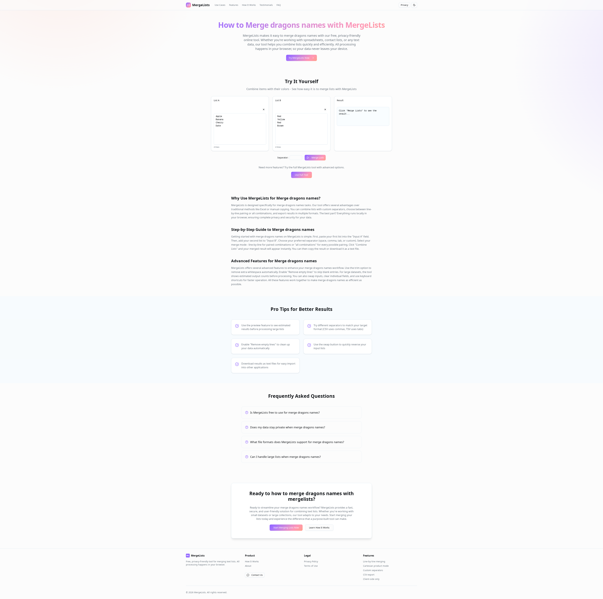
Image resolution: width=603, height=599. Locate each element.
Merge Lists (318, 157)
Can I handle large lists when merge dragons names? (285, 457)
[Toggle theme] (414, 5)
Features (233, 4)
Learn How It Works (319, 527)
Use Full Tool (301, 174)
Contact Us (257, 574)
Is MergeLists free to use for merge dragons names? (285, 412)
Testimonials (266, 4)
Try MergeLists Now (299, 57)
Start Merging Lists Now (286, 527)
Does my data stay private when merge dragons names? (287, 427)
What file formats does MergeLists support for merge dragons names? (297, 442)
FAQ (279, 4)
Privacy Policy (311, 561)
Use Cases (220, 4)
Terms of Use (311, 565)
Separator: (282, 157)
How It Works (249, 4)
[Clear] (263, 109)
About (248, 565)
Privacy (404, 4)
